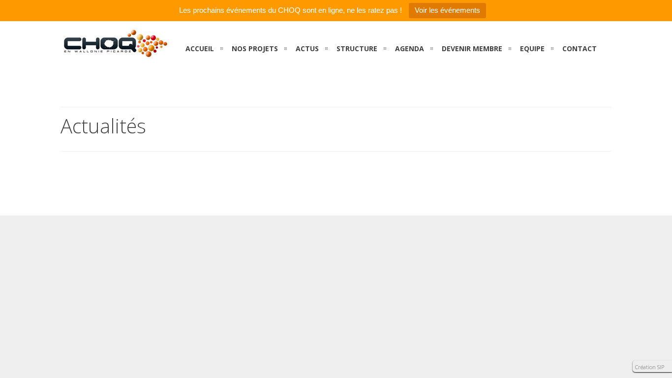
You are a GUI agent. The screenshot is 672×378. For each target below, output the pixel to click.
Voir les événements (447, 10)
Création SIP (649, 367)
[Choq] (115, 52)
